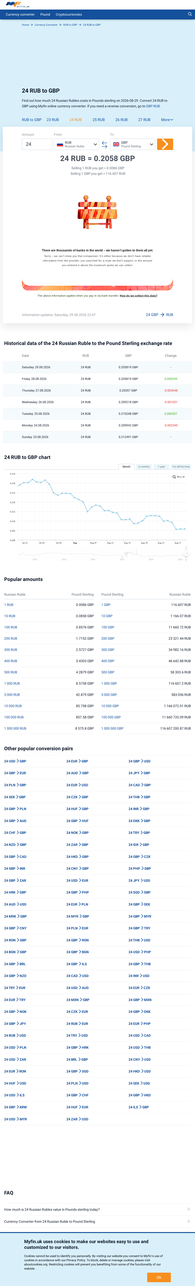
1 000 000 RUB (15, 728)
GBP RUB (153, 106)
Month (126, 466)
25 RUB (99, 119)
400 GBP (107, 661)
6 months (144, 466)
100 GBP (107, 627)
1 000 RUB (12, 683)
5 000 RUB (12, 694)
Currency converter (20, 14)
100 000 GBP (111, 717)
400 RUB (10, 661)
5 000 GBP (109, 694)
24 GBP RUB (159, 314)
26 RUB (121, 119)
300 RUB (10, 649)
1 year (161, 466)
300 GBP (107, 649)
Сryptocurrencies (69, 14)
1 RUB (8, 604)
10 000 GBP (110, 706)
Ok (159, 1277)
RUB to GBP (32, 119)
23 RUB (53, 119)
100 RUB (10, 627)
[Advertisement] (97, 56)
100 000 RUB (14, 717)
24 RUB (76, 119)
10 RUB (9, 616)
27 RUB (144, 119)
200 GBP (107, 638)
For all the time (181, 466)
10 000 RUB (13, 706)
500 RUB (10, 672)
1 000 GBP (109, 683)
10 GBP (106, 616)
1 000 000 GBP (112, 728)
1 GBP (105, 604)
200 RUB (10, 638)
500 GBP (107, 672)
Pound (45, 14)
